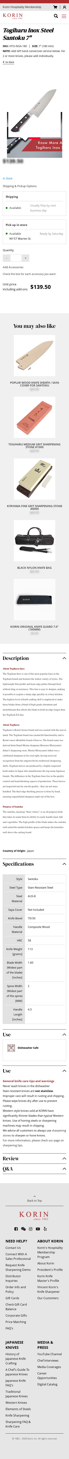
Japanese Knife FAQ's (16, 1383)
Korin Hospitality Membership (22, 7)
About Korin (45, 1263)
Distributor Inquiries (13, 1278)
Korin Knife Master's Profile (48, 1278)
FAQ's (9, 1328)
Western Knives (16, 1403)
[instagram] (30, 1228)
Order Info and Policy (16, 1289)
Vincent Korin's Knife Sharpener (48, 1289)
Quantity (8, 250)
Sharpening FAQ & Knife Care (18, 1424)
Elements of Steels (18, 1409)
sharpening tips (12, 1145)
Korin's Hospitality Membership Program (50, 1252)
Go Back (9, 62)
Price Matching (16, 1322)
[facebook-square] (16, 1228)
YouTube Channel (49, 1354)
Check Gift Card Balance (16, 1306)
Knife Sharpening (17, 1415)
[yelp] (45, 1228)
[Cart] (55, 7)
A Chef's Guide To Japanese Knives (17, 1372)
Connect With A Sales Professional (18, 1256)
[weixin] (23, 1228)
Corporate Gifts (16, 1315)
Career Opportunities (47, 1375)
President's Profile (50, 1270)
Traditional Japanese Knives (17, 1394)
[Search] (56, 16)
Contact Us (13, 1248)
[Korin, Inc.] (13, 16)
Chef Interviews (48, 1360)
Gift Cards (12, 1298)
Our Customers (48, 1298)
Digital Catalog (47, 1384)
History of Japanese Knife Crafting (16, 1358)
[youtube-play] (38, 1228)
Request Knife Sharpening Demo (18, 1267)
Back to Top (34, 1200)
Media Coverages (49, 1367)
